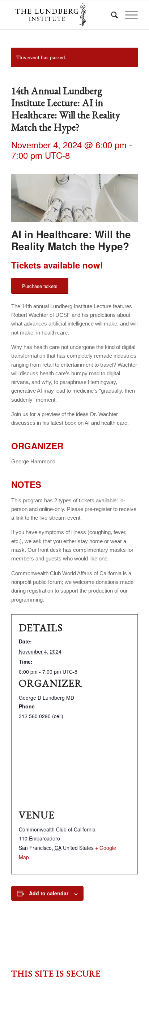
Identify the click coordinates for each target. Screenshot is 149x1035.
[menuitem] (111, 14)
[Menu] (128, 14)
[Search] (111, 14)
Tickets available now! (57, 265)
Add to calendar (48, 893)
